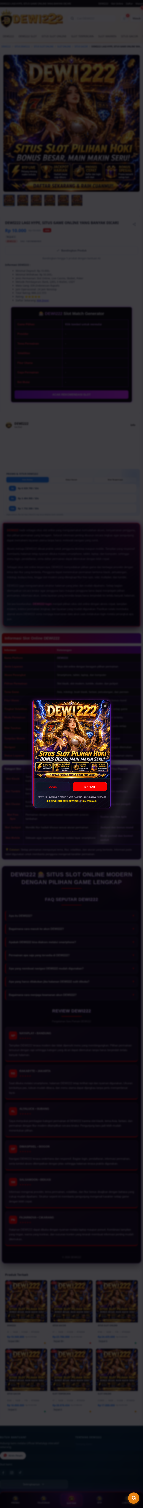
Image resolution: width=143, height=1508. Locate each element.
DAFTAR (89, 786)
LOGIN (53, 786)
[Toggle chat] (133, 1498)
